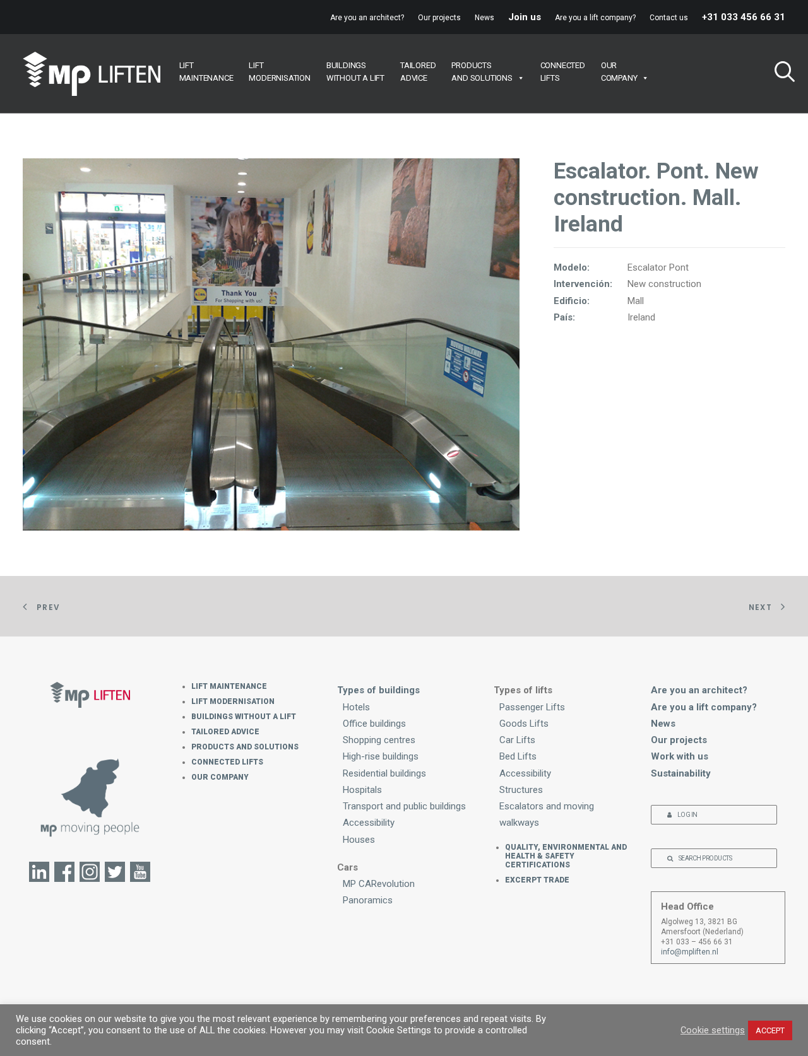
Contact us (669, 17)
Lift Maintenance (229, 686)
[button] (779, 73)
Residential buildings (384, 773)
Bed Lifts (518, 756)
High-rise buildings (381, 756)
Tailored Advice (225, 731)
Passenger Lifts (532, 707)
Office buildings (374, 723)
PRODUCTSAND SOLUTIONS (481, 72)
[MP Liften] (91, 74)
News (484, 17)
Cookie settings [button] (712, 1030)
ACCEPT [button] (770, 1030)
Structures (521, 789)
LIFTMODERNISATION (279, 72)
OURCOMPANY (619, 72)
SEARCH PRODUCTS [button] (705, 858)
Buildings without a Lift (243, 716)
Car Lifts (517, 740)
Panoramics (368, 900)
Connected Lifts (227, 762)
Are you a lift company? (595, 17)
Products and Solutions (245, 746)
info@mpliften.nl (689, 951)
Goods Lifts (524, 723)
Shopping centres (379, 740)
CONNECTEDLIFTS (562, 72)
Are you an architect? (367, 17)
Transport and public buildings (404, 806)
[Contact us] (90, 796)
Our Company (220, 777)
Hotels (356, 707)
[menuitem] (370, 17)
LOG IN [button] (687, 814)
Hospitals (362, 789)
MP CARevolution (379, 883)
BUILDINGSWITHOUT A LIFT (355, 72)
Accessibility (369, 822)
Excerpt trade (537, 880)
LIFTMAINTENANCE (206, 72)
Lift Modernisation (233, 701)
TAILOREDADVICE (418, 72)
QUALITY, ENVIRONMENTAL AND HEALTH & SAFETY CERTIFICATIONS (566, 856)
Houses (359, 839)
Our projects (439, 17)
